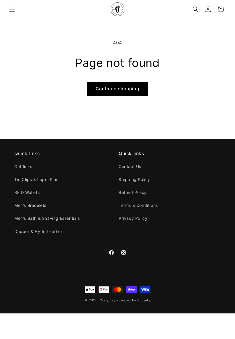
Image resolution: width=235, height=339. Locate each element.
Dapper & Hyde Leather (38, 231)
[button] (12, 9)
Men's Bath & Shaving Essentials (47, 218)
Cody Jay (107, 300)
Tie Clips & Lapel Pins (36, 179)
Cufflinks (23, 166)
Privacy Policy (133, 218)
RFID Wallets (27, 192)
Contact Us (130, 166)
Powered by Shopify (133, 300)
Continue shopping (117, 88)
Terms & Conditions (138, 205)
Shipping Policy (134, 179)
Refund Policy (133, 192)
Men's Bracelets (30, 205)
